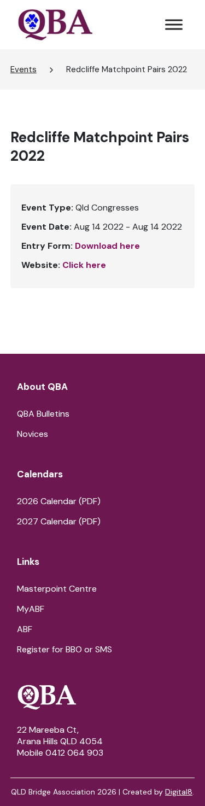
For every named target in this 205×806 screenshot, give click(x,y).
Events (23, 69)
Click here (84, 265)
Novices (32, 434)
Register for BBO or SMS (64, 649)
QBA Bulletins (43, 413)
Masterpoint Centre (57, 588)
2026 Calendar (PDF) (59, 501)
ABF (24, 629)
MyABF (30, 609)
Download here (107, 246)
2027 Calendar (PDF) (59, 521)
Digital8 (178, 792)
